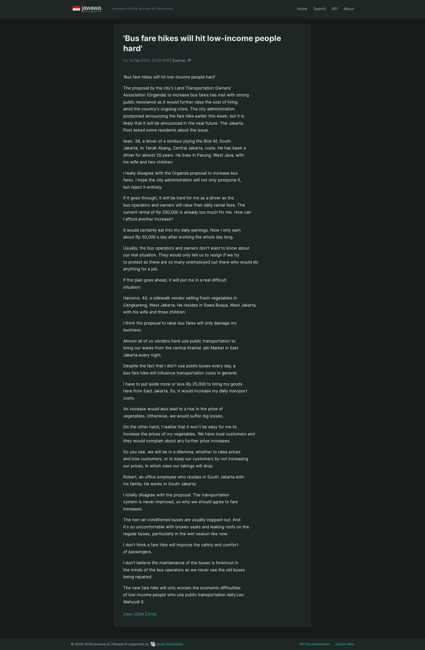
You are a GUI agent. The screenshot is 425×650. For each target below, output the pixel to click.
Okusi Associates (169, 644)
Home (302, 8)
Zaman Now (344, 644)
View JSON (133, 614)
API (335, 8)
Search (319, 8)
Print (152, 614)
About (349, 8)
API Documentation (314, 644)
